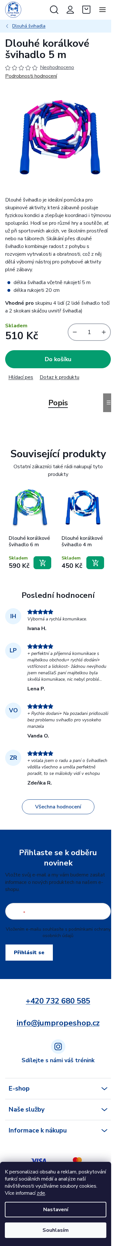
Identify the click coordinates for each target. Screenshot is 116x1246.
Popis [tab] (58, 403)
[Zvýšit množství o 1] (105, 332)
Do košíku (58, 359)
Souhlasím (56, 1230)
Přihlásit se (29, 952)
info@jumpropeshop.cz (58, 1023)
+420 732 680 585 (58, 1001)
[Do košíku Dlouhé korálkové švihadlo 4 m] (95, 562)
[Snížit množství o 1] (73, 332)
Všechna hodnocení (58, 806)
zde (41, 1193)
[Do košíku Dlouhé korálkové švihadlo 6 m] (42, 562)
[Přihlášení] (70, 10)
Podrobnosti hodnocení (31, 76)
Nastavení (55, 1209)
